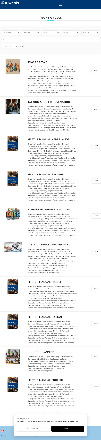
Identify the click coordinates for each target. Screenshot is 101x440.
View (96, 70)
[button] (60, 4)
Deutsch (41, 69)
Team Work (36, 93)
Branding (69, 158)
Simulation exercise (53, 121)
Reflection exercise (38, 121)
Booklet (47, 78)
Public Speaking (43, 90)
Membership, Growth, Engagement (40, 67)
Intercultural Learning (43, 125)
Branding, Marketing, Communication (41, 144)
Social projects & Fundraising (47, 146)
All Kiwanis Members (62, 149)
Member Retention (56, 83)
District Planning (41, 352)
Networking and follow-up (45, 86)
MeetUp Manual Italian (45, 317)
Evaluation (56, 123)
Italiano (58, 69)
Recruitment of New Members (60, 90)
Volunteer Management (49, 93)
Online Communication (57, 128)
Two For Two (38, 62)
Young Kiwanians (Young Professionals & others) (50, 118)
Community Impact (55, 81)
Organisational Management (49, 88)
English (47, 69)
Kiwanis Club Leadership (50, 71)
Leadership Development (60, 125)
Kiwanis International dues (49, 209)
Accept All (67, 429)
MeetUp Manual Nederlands (49, 139)
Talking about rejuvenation (49, 102)
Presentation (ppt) (51, 158)
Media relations (43, 83)
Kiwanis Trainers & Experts (45, 76)
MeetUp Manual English (45, 380)
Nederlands (66, 69)
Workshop (62, 158)
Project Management (45, 165)
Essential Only (33, 429)
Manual (62, 78)
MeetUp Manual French (45, 282)
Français (53, 69)
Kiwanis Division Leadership (46, 74)
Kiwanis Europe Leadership (46, 153)
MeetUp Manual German (45, 174)
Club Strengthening (41, 81)
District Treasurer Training (49, 244)
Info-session (54, 78)
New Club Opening (62, 86)
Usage (3, 436)
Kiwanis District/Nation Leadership (52, 151)
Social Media (64, 130)
